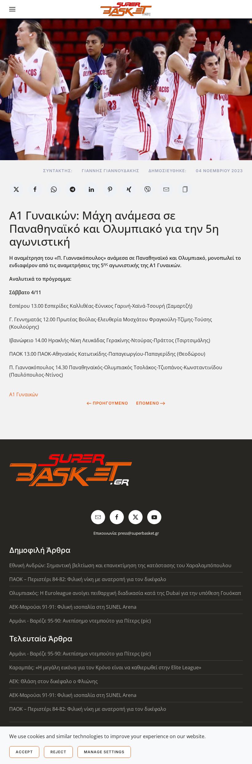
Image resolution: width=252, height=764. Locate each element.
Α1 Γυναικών (23, 394)
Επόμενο (147, 403)
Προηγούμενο (110, 403)
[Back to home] (126, 9)
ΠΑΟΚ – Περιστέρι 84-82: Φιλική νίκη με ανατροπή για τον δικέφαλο (87, 579)
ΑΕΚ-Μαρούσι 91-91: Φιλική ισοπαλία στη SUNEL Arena (72, 607)
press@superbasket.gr (138, 533)
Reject (58, 752)
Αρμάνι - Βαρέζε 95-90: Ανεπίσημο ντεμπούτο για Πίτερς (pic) (80, 620)
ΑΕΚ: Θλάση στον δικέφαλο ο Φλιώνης (53, 681)
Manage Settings (104, 752)
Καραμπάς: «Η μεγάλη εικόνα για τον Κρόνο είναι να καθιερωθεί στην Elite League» (105, 667)
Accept (24, 752)
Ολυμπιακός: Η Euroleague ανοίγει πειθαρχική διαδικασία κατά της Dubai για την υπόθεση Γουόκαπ (125, 593)
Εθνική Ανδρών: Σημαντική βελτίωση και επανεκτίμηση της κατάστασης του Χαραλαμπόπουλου (120, 565)
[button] (12, 9)
